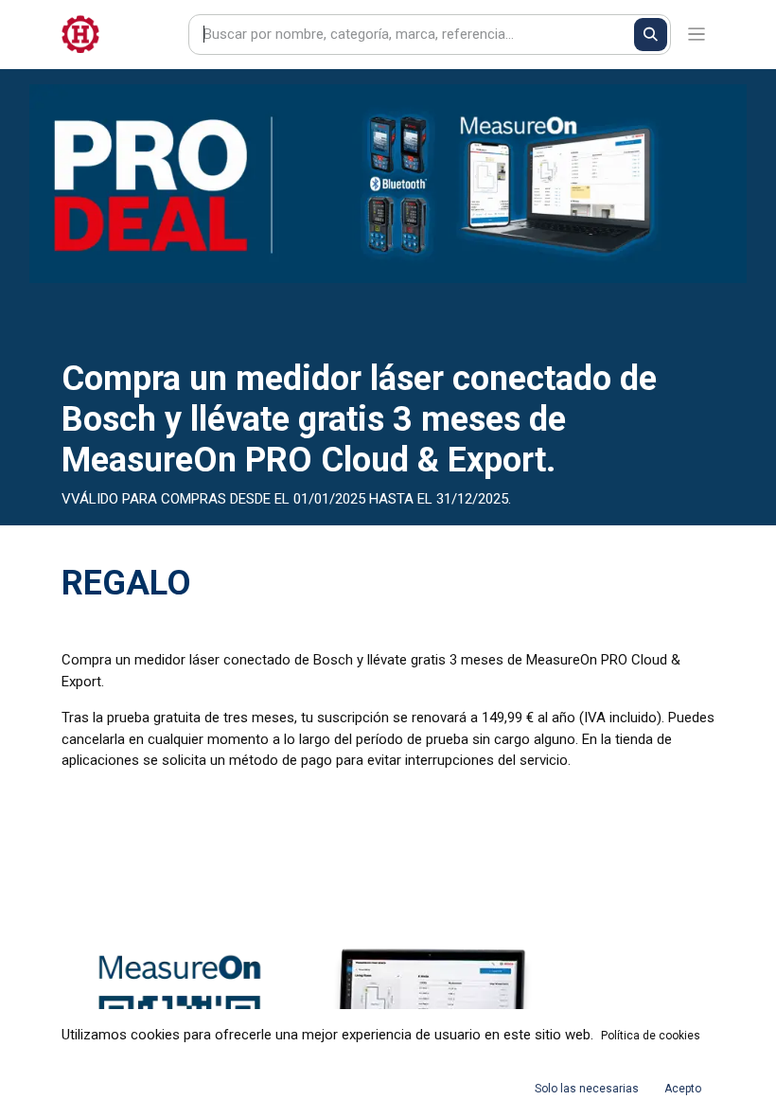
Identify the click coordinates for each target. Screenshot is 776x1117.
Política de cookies (650, 1035)
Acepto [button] (682, 1088)
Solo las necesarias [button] (587, 1088)
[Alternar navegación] (697, 34)
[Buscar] (650, 34)
